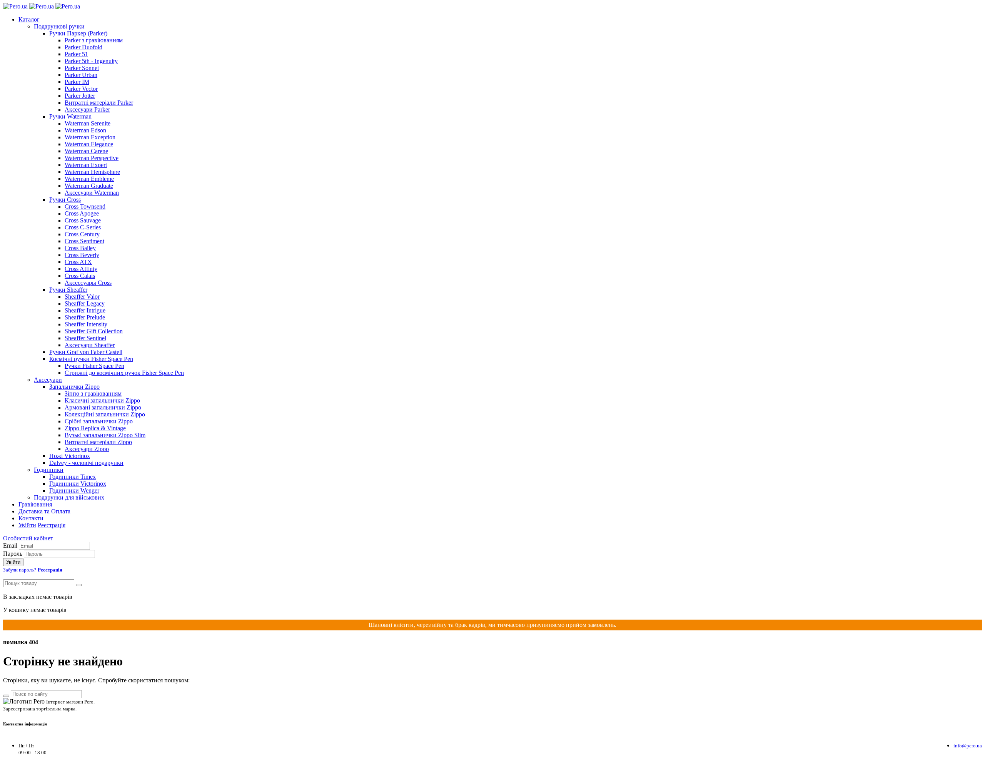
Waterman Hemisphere (92, 172)
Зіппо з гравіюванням (93, 393)
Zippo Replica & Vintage (95, 428)
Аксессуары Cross (88, 282)
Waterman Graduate (89, 185)
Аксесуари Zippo (87, 449)
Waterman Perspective (92, 158)
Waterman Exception (90, 137)
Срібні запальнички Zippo (99, 421)
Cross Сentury (82, 234)
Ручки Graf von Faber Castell (85, 352)
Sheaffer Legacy (85, 303)
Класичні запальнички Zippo (102, 400)
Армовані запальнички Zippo (103, 407)
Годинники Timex (72, 476)
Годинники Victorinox (77, 483)
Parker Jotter (80, 95)
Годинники (48, 469)
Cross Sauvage (83, 220)
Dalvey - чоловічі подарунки (86, 463)
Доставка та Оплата (44, 511)
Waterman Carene (86, 151)
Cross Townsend (85, 206)
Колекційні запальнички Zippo (105, 414)
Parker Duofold (83, 47)
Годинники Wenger (74, 490)
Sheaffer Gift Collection (94, 331)
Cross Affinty (81, 269)
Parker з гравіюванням (94, 40)
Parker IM (77, 82)
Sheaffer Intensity (86, 324)
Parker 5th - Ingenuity (91, 61)
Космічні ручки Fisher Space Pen (91, 359)
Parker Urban (81, 75)
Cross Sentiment (84, 241)
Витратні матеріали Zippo (98, 442)
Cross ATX (78, 262)
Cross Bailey (80, 248)
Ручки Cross (65, 199)
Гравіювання (35, 504)
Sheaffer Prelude (85, 317)
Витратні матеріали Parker (99, 102)
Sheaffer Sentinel (85, 338)
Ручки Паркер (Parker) (78, 33)
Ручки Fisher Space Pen (94, 366)
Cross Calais (80, 275)
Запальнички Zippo (74, 386)
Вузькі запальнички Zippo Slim (105, 435)
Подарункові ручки (59, 26)
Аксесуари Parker (87, 109)
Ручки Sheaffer (68, 289)
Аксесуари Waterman (92, 192)
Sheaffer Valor (82, 296)
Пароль (12, 553)
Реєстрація (51, 525)
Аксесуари (48, 379)
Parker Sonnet (82, 68)
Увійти (27, 525)
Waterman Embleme (89, 178)
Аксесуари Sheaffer (90, 345)
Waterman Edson (85, 130)
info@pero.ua (967, 746)
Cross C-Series (83, 227)
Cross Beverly (82, 255)
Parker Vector (81, 88)
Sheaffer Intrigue (85, 310)
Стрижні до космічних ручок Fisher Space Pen (124, 372)
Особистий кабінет (28, 538)
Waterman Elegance (89, 144)
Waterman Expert (86, 165)
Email (10, 545)
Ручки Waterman (70, 116)
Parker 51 (76, 54)
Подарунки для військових (69, 497)
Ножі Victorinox (69, 456)
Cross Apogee (82, 213)
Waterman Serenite (87, 123)
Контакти (30, 518)
